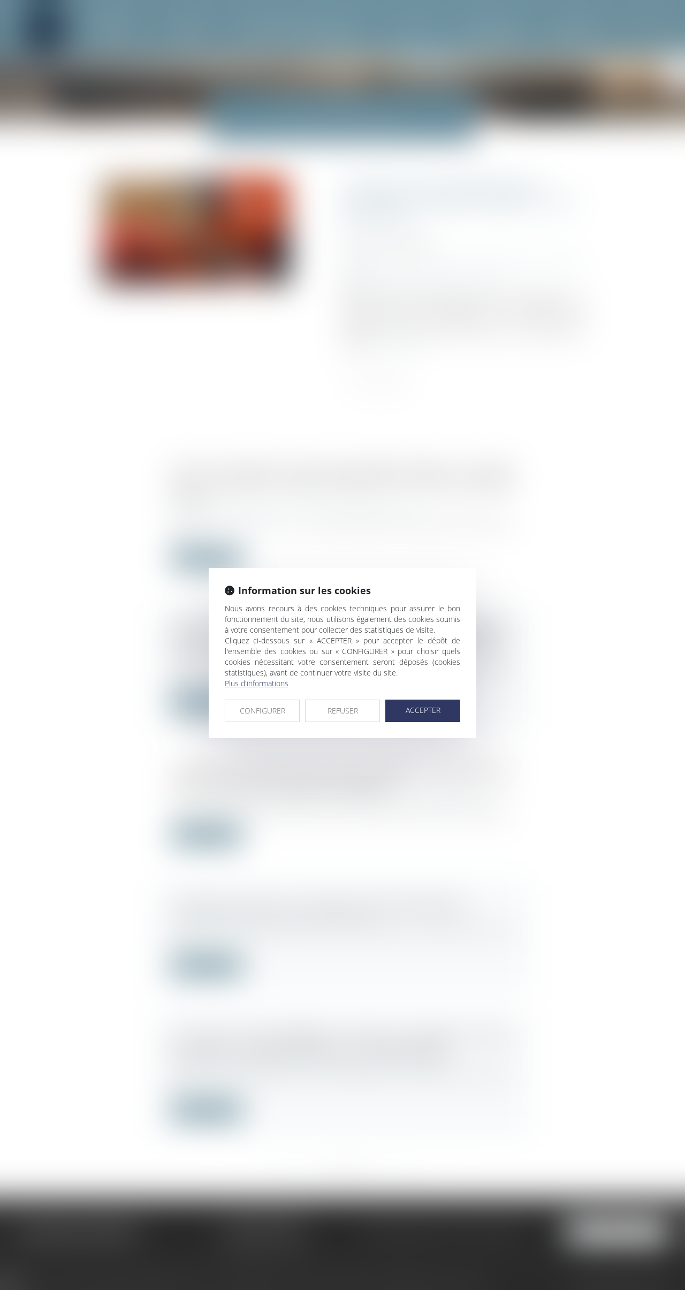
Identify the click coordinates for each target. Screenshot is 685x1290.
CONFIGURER (262, 710)
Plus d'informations (256, 683)
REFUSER (343, 710)
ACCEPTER (423, 710)
